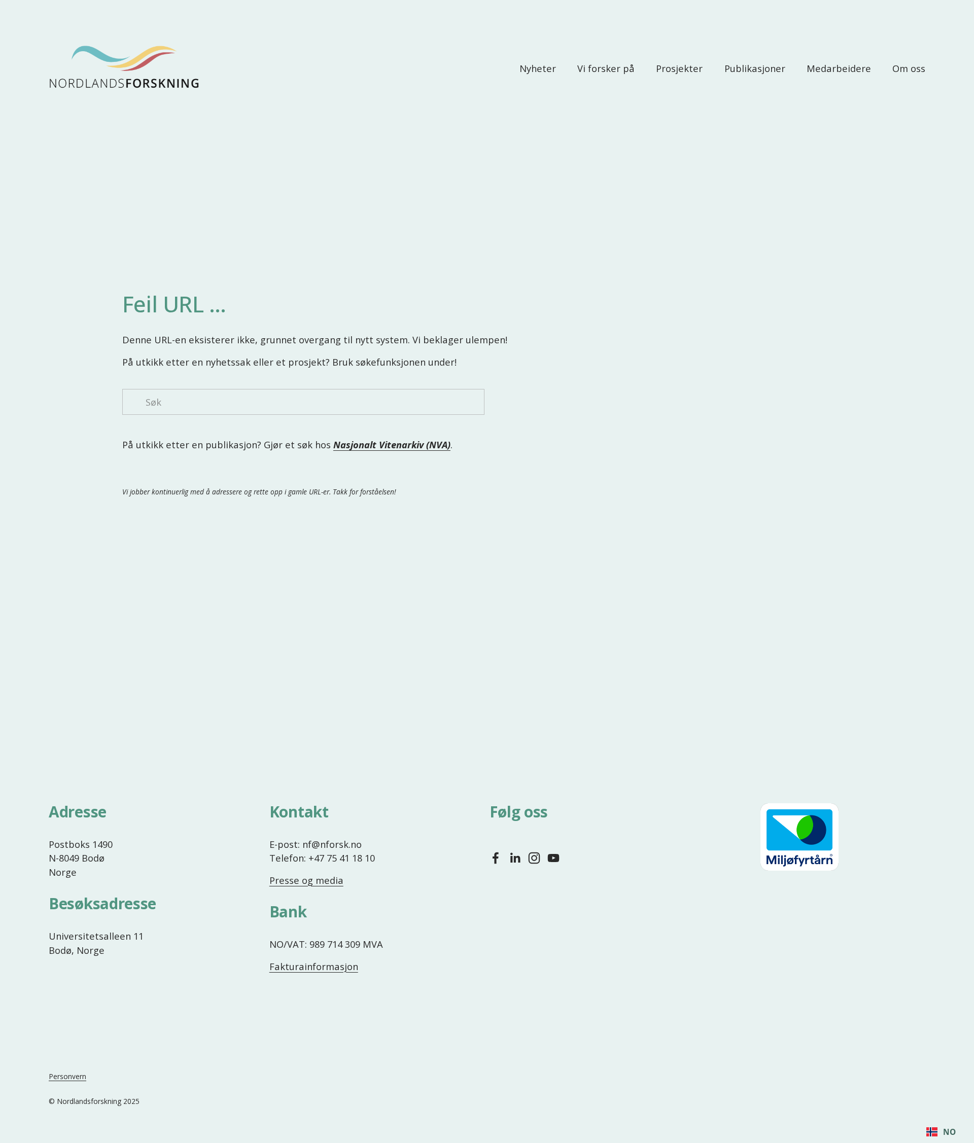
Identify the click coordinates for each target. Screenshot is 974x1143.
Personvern (67, 1076)
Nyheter (537, 68)
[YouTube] (553, 858)
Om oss (908, 68)
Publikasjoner (754, 68)
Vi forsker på (606, 68)
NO (949, 1132)
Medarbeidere (839, 68)
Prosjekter (679, 68)
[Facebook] (496, 858)
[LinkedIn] (515, 858)
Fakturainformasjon (313, 966)
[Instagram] (534, 858)
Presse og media (306, 880)
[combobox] (941, 1132)
